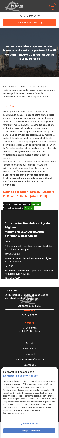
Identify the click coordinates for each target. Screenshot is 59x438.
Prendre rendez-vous (28, 22)
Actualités (32, 86)
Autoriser (36, 204)
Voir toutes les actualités (30, 305)
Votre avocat (29, 348)
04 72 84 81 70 (32, 15)
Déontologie (29, 364)
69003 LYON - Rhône (29, 329)
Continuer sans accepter (13, 413)
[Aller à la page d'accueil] (14, 6)
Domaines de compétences (28, 359)
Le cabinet (29, 354)
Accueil (21, 86)
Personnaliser (30, 423)
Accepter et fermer (30, 430)
